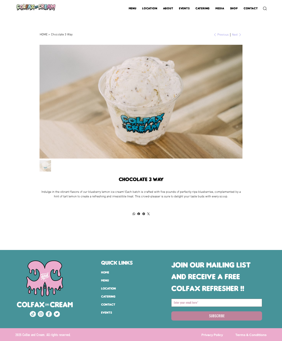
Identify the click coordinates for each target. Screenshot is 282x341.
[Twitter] (148, 214)
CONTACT (108, 304)
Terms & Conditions (251, 335)
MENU (105, 280)
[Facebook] (139, 214)
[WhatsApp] (134, 214)
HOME (105, 272)
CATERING (108, 296)
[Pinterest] (143, 214)
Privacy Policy (212, 335)
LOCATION (108, 288)
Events (106, 312)
